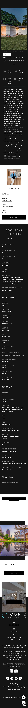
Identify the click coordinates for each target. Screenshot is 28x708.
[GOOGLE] (20, 678)
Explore (14, 573)
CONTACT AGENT (14, 217)
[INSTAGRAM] (11, 678)
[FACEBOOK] (7, 678)
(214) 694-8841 (7, 201)
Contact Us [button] (14, 602)
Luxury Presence (14, 689)
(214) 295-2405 (14, 631)
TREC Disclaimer (14, 659)
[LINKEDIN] (16, 678)
